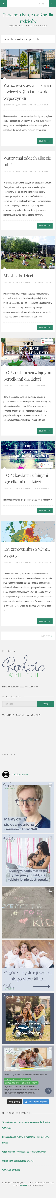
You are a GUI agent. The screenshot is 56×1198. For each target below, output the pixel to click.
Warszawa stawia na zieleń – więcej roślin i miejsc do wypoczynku (27, 91)
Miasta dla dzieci (18, 275)
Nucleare (23, 1185)
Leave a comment (44, 105)
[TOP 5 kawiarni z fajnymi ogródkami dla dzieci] (28, 455)
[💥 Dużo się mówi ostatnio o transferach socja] (28, 965)
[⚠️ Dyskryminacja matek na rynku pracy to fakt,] (28, 860)
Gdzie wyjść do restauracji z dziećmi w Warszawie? (24, 1151)
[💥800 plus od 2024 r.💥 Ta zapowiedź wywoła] (28, 1018)
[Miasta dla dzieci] (28, 252)
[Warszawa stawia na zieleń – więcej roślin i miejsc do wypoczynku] (28, 63)
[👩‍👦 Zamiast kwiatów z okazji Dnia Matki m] (28, 807)
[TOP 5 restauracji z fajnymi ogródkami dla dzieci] (28, 352)
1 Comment (41, 386)
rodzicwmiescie (25, 105)
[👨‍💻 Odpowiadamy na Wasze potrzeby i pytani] (28, 1071)
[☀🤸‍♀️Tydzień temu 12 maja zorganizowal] (28, 912)
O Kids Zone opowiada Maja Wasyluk (18, 1160)
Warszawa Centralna (11, 1169)
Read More (44, 141)
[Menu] (3, 3)
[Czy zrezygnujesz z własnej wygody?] (28, 531)
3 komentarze (43, 488)
